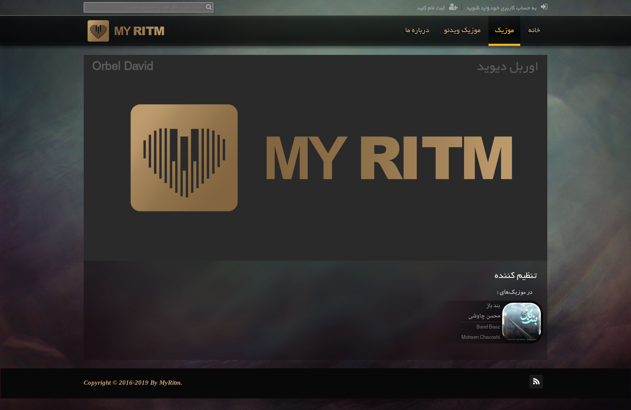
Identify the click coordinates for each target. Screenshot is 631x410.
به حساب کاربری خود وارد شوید (501, 8)
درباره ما (417, 31)
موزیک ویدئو (462, 31)
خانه (534, 31)
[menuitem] (534, 31)
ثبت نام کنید (430, 8)
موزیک (504, 31)
